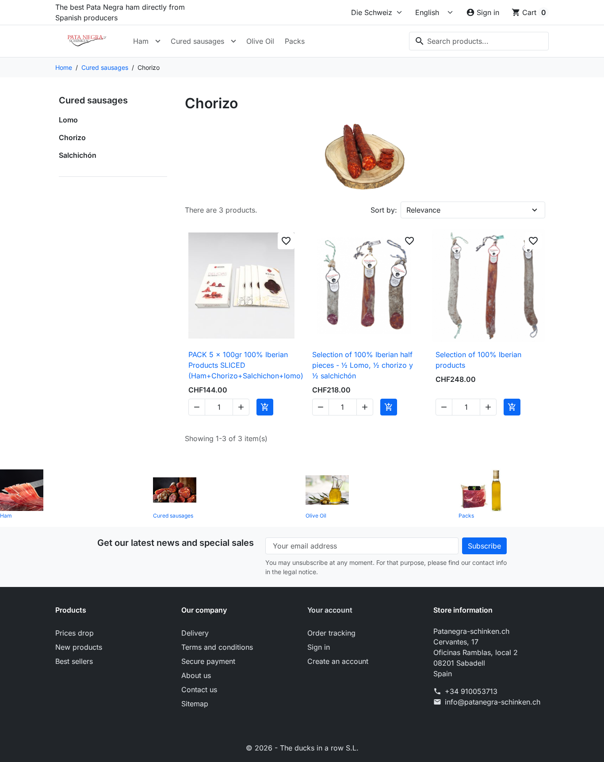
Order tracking (331, 633)
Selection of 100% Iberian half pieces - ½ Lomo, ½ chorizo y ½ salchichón (362, 365)
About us (196, 675)
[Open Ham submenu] (158, 41)
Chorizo (72, 137)
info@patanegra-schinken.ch (492, 701)
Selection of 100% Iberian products (478, 360)
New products (78, 647)
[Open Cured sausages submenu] (233, 41)
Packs (295, 41)
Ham (141, 41)
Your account (329, 610)
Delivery (195, 633)
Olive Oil (260, 41)
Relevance (423, 210)
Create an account (337, 661)
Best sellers (74, 661)
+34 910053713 (471, 691)
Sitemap (194, 703)
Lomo (68, 119)
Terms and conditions (217, 647)
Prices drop (74, 633)
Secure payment (208, 661)
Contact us (199, 689)
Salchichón (77, 155)
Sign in (318, 647)
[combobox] (479, 41)
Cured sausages (197, 41)
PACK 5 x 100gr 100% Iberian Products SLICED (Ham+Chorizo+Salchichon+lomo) (245, 365)
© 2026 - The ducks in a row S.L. (302, 747)
